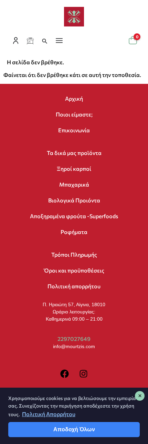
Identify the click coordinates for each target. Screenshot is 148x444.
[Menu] (60, 41)
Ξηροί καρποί (74, 168)
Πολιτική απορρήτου (74, 286)
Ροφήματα (74, 232)
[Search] (45, 41)
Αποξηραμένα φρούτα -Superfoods (74, 216)
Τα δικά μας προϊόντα (74, 152)
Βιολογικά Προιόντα (74, 200)
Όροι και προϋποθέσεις (74, 270)
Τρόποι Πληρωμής (74, 254)
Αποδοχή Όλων (74, 429)
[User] (16, 41)
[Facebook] (64, 373)
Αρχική (74, 98)
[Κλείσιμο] (140, 396)
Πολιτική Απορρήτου (48, 414)
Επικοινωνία (74, 130)
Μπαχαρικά (74, 184)
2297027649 (74, 338)
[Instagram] (83, 373)
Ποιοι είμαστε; (74, 114)
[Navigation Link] (31, 41)
